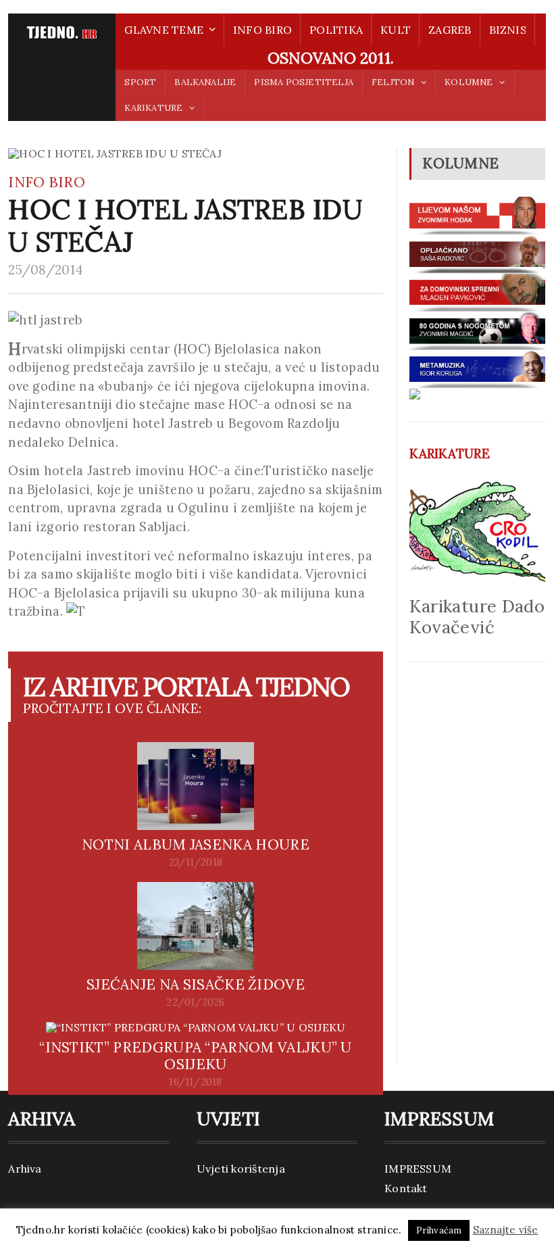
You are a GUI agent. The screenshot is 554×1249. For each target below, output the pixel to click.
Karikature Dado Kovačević (477, 616)
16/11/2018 (195, 1082)
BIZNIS (507, 29)
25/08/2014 (45, 270)
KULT (395, 29)
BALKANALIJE (205, 82)
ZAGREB (449, 29)
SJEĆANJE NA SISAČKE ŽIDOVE (195, 984)
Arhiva (24, 1168)
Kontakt (406, 1188)
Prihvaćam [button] (439, 1230)
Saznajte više (505, 1230)
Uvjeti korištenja (241, 1168)
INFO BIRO (262, 29)
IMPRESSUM (417, 1168)
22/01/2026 (195, 1002)
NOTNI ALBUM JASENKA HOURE (195, 844)
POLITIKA (336, 29)
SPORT (140, 82)
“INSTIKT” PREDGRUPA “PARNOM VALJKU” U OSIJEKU (195, 1055)
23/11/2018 (195, 862)
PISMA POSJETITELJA (303, 82)
